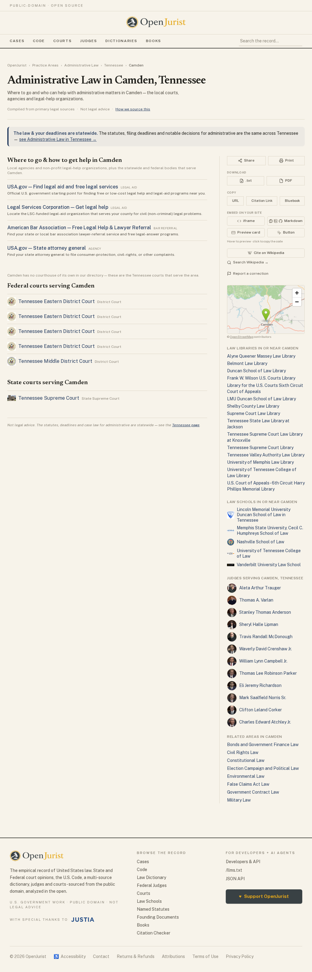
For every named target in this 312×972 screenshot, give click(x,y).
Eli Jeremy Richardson (260, 685)
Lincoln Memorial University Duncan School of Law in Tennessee (263, 515)
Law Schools (149, 901)
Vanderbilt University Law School (269, 564)
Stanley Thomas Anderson (265, 612)
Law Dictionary (151, 877)
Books (153, 41)
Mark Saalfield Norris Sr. (262, 697)
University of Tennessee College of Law (269, 553)
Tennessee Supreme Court (48, 398)
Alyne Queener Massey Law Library (261, 356)
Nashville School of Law (260, 541)
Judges (88, 41)
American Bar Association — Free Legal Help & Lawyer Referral (79, 227)
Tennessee (113, 65)
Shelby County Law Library (253, 406)
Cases (17, 41)
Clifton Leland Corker (260, 709)
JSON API (235, 878)
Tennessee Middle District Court (55, 361)
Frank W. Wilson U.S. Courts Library (261, 378)
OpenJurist (17, 65)
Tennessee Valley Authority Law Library (265, 454)
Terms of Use (205, 956)
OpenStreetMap (241, 336)
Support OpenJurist (264, 896)
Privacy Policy (240, 956)
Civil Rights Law (242, 752)
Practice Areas (45, 65)
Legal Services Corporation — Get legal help (57, 207)
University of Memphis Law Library (260, 462)
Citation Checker (153, 933)
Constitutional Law (245, 760)
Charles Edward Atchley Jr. (265, 722)
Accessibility (70, 956)
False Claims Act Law (248, 784)
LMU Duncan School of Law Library (261, 398)
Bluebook (292, 200)
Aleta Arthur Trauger (260, 587)
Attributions (173, 956)
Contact (101, 956)
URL (235, 200)
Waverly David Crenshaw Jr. (265, 648)
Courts (62, 41)
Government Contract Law (253, 792)
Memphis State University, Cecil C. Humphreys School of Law (270, 530)
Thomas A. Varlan (256, 600)
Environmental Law (245, 776)
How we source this (132, 109)
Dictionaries (121, 41)
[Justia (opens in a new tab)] (83, 919)
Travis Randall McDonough (265, 636)
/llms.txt (234, 870)
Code (39, 41)
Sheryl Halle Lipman (258, 624)
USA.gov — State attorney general (46, 248)
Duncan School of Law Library (256, 370)
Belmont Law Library (247, 363)
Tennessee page (186, 425)
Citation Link (261, 200)
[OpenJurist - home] (156, 22)
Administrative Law (81, 65)
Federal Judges (152, 885)
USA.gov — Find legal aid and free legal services (62, 187)
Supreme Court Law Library (253, 413)
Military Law (239, 800)
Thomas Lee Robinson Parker (268, 673)
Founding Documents (158, 917)
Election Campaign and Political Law (263, 768)
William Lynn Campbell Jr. (263, 661)
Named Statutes (153, 909)
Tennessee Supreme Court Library (260, 447)
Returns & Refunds (135, 956)
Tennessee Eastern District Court (56, 301)
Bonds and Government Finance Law (263, 744)
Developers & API (243, 861)
